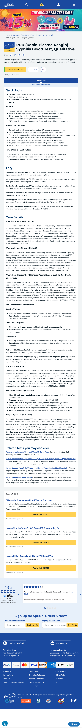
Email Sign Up (32, 625)
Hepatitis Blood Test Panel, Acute (19, 477)
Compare (33, 69)
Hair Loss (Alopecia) (45, 35)
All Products (15, 35)
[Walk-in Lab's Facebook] (71, 701)
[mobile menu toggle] (74, 5)
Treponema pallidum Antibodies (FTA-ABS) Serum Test (27, 452)
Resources (59, 679)
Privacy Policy (34, 686)
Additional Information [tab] (41, 85)
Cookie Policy (61, 671)
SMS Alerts (72, 625)
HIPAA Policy (61, 675)
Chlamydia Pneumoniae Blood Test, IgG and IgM (29, 500)
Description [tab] (41, 80)
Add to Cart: (15, 69)
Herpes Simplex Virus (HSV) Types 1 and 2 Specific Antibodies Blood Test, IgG (36, 468)
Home (6, 35)
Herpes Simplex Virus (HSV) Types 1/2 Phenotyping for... (33, 528)
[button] (5, 723)
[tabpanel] (41, 287)
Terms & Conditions (36, 679)
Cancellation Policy (36, 682)
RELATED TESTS (12, 494)
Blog (57, 682)
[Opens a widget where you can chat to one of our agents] (74, 724)
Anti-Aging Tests (28, 35)
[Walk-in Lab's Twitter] (75, 701)
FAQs (5, 682)
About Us (6, 679)
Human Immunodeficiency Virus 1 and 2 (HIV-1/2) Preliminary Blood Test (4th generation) (41, 459)
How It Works (8, 675)
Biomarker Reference (37, 675)
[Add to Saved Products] (43, 69)
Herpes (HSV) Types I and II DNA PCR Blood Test (30, 556)
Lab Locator (33, 671)
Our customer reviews (15, 682)
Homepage (7, 671)
